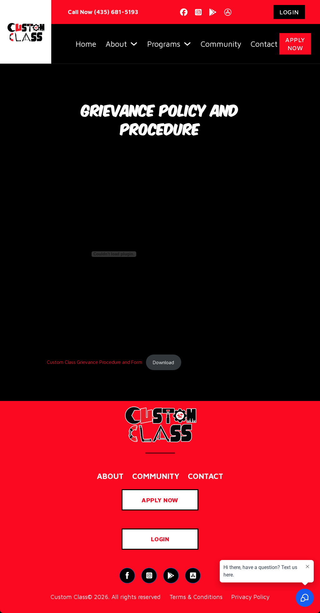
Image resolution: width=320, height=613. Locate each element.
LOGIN (289, 12)
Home (86, 44)
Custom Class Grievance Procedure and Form (94, 362)
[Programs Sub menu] (187, 44)
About (116, 44)
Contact (264, 44)
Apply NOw (160, 500)
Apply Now (295, 43)
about (110, 476)
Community (221, 44)
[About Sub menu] (134, 44)
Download (163, 362)
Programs (163, 44)
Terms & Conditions (195, 596)
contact (205, 476)
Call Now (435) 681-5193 (102, 11)
